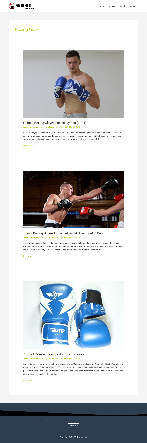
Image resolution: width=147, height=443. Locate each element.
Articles (111, 6)
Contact (132, 6)
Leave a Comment (31, 127)
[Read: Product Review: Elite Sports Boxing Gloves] (74, 315)
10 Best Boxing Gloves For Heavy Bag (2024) (54, 123)
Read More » (28, 145)
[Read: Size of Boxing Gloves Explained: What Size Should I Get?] (74, 199)
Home (101, 6)
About (122, 6)
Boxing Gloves (47, 127)
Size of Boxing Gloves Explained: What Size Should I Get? (63, 233)
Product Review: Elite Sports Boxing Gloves (53, 354)
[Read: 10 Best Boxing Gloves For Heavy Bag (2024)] (74, 83)
